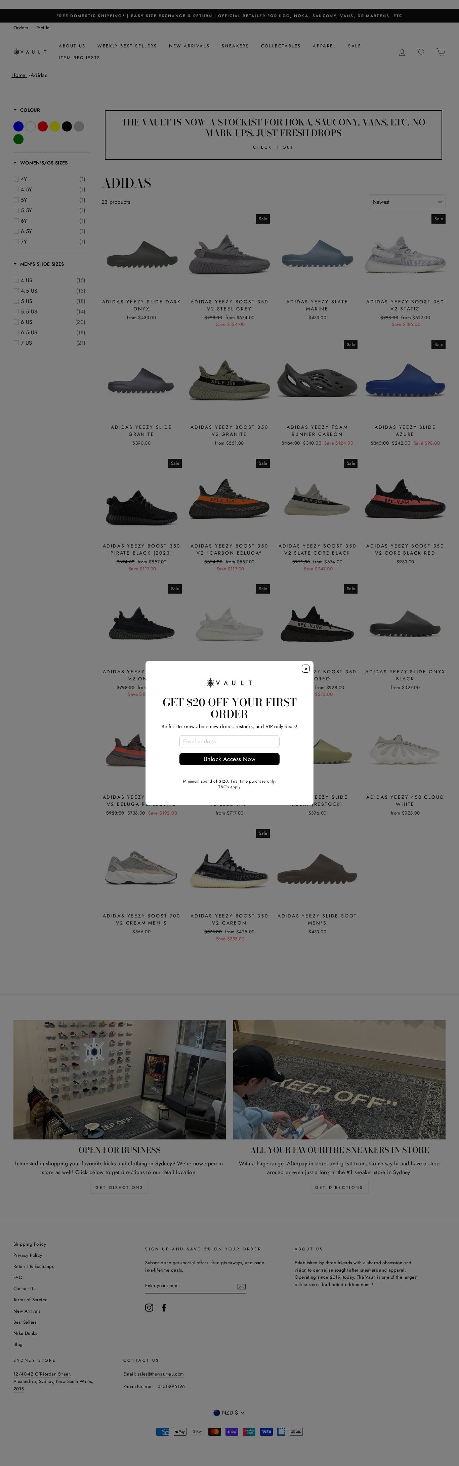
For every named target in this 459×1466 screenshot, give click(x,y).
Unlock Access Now (229, 759)
